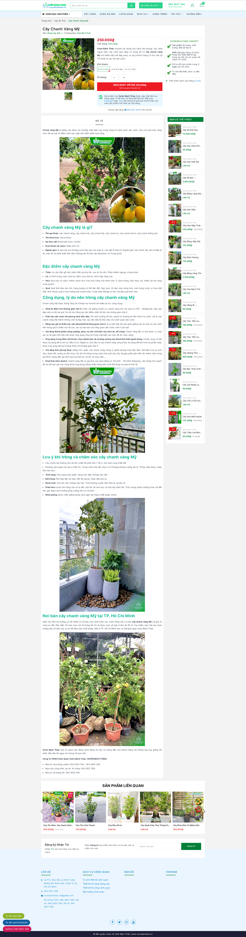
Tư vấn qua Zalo (13, 916)
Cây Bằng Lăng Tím (192, 273)
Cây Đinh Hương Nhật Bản (190, 257)
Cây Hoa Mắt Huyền (192, 416)
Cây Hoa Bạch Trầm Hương (192, 289)
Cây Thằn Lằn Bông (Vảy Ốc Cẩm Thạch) (193, 432)
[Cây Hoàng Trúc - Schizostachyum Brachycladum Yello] (174, 353)
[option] (68, 64)
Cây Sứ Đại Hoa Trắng (190, 130)
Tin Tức (176, 14)
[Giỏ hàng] (201, 6)
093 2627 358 (132, 110)
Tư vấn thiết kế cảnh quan (95, 880)
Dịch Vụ (142, 14)
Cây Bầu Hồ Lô (115, 825)
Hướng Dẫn (194, 14)
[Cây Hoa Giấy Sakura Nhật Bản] (174, 210)
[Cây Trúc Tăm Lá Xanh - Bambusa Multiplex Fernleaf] (174, 337)
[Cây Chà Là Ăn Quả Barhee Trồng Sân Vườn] (174, 401)
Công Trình (160, 14)
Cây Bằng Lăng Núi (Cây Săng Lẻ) (192, 193)
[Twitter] (119, 922)
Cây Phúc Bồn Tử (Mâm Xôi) (186, 825)
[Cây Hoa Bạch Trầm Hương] (174, 289)
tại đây (197, 80)
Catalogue (126, 14)
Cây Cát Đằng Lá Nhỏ (191, 384)
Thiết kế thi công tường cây (96, 884)
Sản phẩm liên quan (123, 785)
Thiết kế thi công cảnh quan (96, 888)
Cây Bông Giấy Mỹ (191, 241)
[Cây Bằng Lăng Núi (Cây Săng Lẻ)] (174, 194)
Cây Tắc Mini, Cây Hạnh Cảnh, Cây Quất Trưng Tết (58, 825)
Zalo (121, 101)
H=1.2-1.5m (130, 69)
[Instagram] (126, 922)
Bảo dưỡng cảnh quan (93, 892)
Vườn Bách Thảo (190, 127)
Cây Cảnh (90, 14)
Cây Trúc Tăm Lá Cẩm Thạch (191, 321)
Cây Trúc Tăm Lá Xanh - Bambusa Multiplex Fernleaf (191, 337)
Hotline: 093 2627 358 (17, 929)
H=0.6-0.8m (117, 69)
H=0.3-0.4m (103, 69)
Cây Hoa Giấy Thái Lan (191, 225)
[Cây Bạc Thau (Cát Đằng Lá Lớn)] (174, 369)
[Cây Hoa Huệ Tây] (174, 162)
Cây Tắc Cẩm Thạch (85, 825)
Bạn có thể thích (181, 119)
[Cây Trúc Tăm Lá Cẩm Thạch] (174, 321)
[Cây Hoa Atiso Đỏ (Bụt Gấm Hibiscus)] (174, 146)
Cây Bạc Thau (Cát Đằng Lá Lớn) (192, 369)
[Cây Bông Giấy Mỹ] (174, 242)
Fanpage (108, 101)
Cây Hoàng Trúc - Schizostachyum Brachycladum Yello (192, 353)
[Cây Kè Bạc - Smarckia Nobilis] (174, 178)
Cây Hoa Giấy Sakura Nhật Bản (191, 209)
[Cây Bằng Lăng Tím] (174, 273)
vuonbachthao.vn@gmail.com (58, 895)
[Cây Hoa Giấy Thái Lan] (174, 226)
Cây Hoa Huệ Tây (191, 162)
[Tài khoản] (192, 5)
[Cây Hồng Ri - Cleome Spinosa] (174, 305)
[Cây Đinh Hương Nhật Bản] (174, 258)
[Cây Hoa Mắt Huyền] (174, 417)
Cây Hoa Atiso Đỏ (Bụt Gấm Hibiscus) (192, 146)
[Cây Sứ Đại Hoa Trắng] (174, 130)
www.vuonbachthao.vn (142, 934)
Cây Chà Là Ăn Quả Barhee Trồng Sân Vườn (192, 400)
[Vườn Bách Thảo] (55, 5)
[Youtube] (133, 922)
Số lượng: (102, 77)
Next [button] (204, 811)
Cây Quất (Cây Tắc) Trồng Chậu (155, 825)
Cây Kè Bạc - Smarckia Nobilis (190, 177)
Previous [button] (42, 811)
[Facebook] (112, 922)
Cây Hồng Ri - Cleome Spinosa (190, 305)
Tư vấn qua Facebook (16, 922)
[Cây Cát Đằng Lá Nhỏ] (174, 385)
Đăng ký (191, 846)
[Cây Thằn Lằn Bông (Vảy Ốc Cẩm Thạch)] (174, 433)
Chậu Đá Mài (108, 14)
